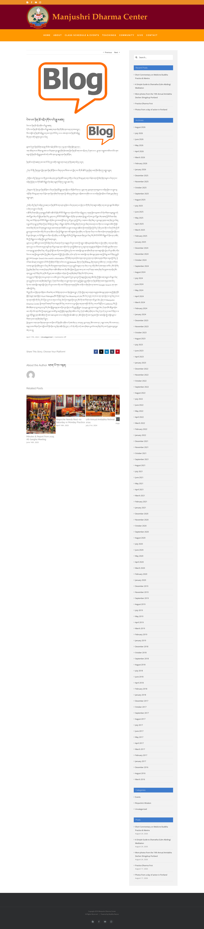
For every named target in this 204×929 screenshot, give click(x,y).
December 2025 (141, 175)
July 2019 (139, 610)
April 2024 (139, 296)
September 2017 (142, 713)
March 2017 (140, 749)
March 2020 (140, 568)
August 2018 (140, 664)
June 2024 (139, 284)
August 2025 (140, 199)
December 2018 (141, 646)
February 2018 (141, 689)
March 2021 (140, 495)
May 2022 (139, 411)
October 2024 (141, 260)
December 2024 (141, 248)
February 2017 (141, 755)
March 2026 (140, 157)
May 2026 (139, 145)
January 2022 (140, 435)
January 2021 (140, 507)
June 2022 (139, 405)
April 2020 (139, 562)
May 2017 (139, 737)
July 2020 (139, 544)
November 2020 (142, 519)
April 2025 (139, 224)
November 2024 (142, 254)
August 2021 (140, 465)
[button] (28, 420)
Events (137, 797)
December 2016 (141, 767)
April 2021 (139, 489)
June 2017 (139, 731)
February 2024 (141, 308)
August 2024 (140, 272)
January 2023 (140, 362)
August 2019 (140, 604)
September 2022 (142, 387)
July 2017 (139, 725)
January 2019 (140, 640)
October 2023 (141, 332)
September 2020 (142, 532)
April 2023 (139, 356)
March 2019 (140, 628)
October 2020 (141, 526)
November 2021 (142, 447)
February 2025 (141, 236)
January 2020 (140, 580)
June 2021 (139, 477)
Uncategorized (47, 337)
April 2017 (139, 743)
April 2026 (139, 151)
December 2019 (141, 586)
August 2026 (140, 127)
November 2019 (142, 592)
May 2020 (139, 556)
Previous (108, 52)
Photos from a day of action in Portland (151, 109)
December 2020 (141, 513)
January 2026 (140, 169)
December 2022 (141, 369)
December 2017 (141, 701)
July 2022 (139, 399)
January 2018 (140, 695)
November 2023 (142, 326)
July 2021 (139, 471)
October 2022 (141, 381)
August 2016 (140, 773)
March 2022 (140, 423)
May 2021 (139, 483)
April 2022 (139, 417)
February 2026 (141, 163)
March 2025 (140, 230)
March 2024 (140, 302)
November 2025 (142, 181)
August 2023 (140, 338)
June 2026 (139, 139)
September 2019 (142, 598)
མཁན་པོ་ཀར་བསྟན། (57, 365)
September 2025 (142, 193)
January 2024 (140, 314)
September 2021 (142, 459)
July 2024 (139, 278)
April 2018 (139, 683)
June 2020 (139, 550)
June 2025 (139, 212)
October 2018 (141, 652)
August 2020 (140, 538)
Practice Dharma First (144, 103)
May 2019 (139, 616)
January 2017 (140, 761)
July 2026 (139, 133)
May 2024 (139, 290)
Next (116, 52)
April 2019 (139, 622)
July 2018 (139, 670)
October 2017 (141, 707)
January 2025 (140, 242)
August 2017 (140, 719)
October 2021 (141, 453)
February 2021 (141, 501)
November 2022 (142, 375)
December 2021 (141, 441)
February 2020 (141, 574)
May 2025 (139, 218)
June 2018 (139, 676)
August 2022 (140, 393)
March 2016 (140, 779)
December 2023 (141, 320)
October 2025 (141, 187)
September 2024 (142, 266)
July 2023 (139, 344)
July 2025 (139, 205)
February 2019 (141, 634)
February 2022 (141, 429)
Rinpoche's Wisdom (143, 803)
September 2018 (142, 658)
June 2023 (139, 350)
